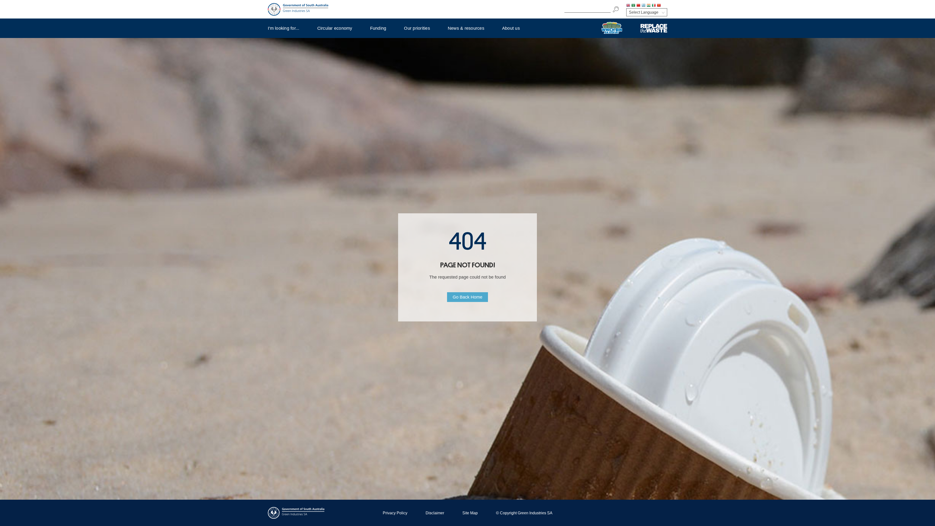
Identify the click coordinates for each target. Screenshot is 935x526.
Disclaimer (435, 513)
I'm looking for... (283, 28)
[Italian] (654, 5)
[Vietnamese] (659, 5)
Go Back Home (467, 297)
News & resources (466, 28)
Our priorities (417, 28)
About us (511, 28)
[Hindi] (649, 5)
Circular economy (334, 28)
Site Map (470, 513)
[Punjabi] (664, 5)
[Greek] (643, 5)
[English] (628, 5)
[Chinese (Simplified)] (638, 5)
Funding (378, 28)
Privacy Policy (395, 513)
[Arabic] (633, 5)
